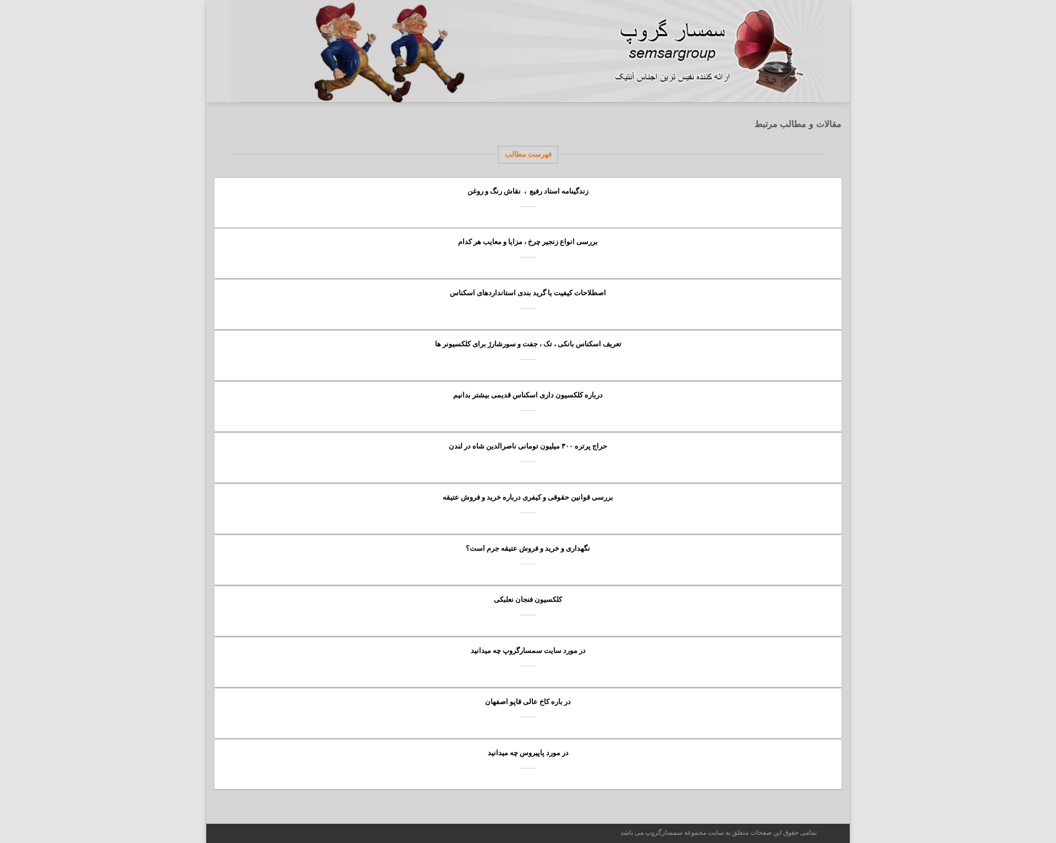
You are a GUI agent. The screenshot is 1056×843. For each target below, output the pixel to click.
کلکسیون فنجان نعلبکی (528, 599)
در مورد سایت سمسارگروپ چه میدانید (528, 650)
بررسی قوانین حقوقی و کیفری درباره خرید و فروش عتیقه (528, 497)
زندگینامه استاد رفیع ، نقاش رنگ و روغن (528, 191)
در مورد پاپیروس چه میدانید (528, 752)
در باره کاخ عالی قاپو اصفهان (528, 701)
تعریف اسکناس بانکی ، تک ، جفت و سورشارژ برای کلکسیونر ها (528, 344)
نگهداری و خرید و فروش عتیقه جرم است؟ (528, 548)
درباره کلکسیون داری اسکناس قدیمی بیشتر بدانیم (528, 395)
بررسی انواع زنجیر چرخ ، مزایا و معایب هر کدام (528, 241)
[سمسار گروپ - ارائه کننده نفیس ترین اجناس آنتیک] (715, 51)
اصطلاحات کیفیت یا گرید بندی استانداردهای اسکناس (528, 293)
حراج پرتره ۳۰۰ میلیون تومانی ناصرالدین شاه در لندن (528, 446)
